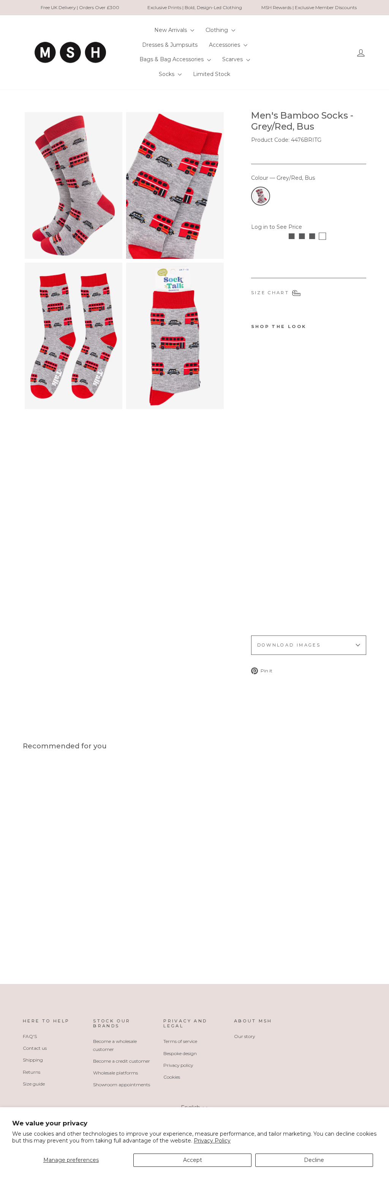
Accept (192, 1160)
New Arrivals (171, 30)
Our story (244, 1036)
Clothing (217, 30)
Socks (167, 74)
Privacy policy (178, 1065)
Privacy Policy (212, 1140)
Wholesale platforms (115, 1073)
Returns (31, 1072)
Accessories (225, 44)
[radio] (260, 196)
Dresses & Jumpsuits (170, 44)
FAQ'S (30, 1036)
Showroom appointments (121, 1084)
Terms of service (180, 1041)
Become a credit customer (121, 1061)
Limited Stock (211, 74)
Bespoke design (180, 1053)
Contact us (35, 1048)
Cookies (171, 1077)
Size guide (34, 1084)
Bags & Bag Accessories (172, 59)
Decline (314, 1160)
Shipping (33, 1060)
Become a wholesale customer (115, 1045)
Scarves (233, 59)
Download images (289, 645)
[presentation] (266, 608)
